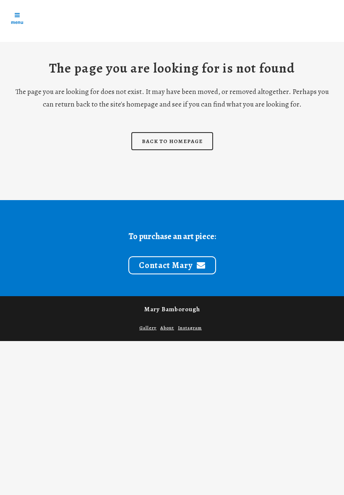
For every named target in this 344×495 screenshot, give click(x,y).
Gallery (147, 328)
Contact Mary (166, 265)
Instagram (190, 328)
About (167, 328)
